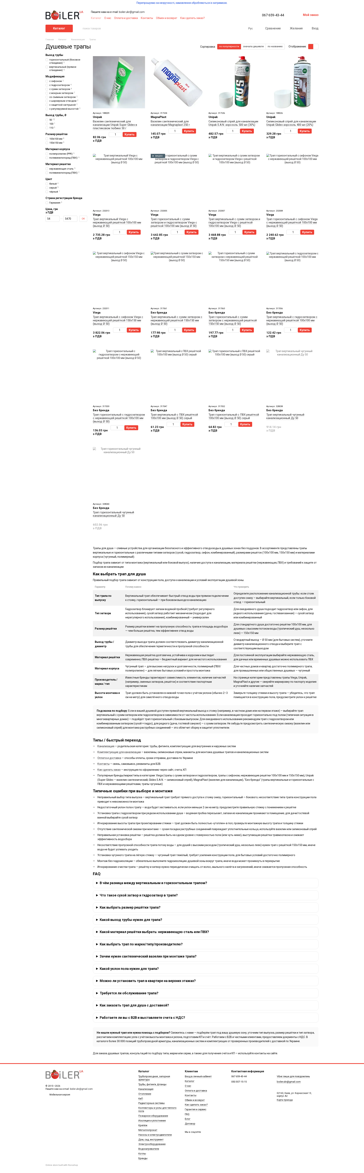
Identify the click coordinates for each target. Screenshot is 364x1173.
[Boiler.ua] (64, 1074)
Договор (190, 1123)
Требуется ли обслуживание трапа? (129, 993)
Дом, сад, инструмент (151, 1139)
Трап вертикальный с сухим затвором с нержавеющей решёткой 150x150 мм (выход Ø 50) (176, 320)
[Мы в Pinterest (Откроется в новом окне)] (243, 18)
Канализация (105, 746)
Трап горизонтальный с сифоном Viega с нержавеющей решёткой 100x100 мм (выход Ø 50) (292, 222)
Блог (187, 1118)
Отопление (144, 1093)
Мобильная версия (59, 1094)
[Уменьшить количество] (110, 134)
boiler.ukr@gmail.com (132, 11)
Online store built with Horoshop (62, 1165)
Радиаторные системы (151, 1103)
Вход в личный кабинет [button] (198, 1076)
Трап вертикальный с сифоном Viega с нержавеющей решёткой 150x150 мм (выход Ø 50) (118, 320)
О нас (107, 18)
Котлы (142, 1153)
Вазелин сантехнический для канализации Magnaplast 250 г (170, 123)
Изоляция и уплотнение (152, 1120)
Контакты (147, 18)
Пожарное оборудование (153, 1115)
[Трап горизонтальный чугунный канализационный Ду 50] (119, 473)
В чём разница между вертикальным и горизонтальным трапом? (153, 883)
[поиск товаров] (80, 28)
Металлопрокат (147, 1130)
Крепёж (142, 1125)
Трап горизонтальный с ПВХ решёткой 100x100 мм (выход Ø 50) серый (234, 416)
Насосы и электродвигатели (155, 1134)
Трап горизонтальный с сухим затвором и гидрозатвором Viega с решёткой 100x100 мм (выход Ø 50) (174, 222)
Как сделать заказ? (192, 18)
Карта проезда (285, 1100)
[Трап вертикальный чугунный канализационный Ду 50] (292, 375)
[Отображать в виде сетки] (310, 46)
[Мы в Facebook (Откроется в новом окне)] (229, 18)
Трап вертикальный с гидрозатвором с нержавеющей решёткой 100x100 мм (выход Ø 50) (291, 320)
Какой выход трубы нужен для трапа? (131, 920)
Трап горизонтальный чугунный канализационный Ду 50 (113, 514)
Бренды (142, 1158)
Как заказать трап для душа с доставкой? (134, 1005)
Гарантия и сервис (195, 1109)
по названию (275, 46)
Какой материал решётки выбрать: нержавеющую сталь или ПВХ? (154, 932)
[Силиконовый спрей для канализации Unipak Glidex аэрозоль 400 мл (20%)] (292, 82)
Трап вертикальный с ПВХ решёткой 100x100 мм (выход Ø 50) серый (174, 416)
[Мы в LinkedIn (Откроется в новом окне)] (247, 18)
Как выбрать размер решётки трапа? (130, 907)
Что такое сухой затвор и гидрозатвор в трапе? (139, 895)
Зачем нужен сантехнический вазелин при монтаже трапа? (148, 956)
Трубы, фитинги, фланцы (152, 1084)
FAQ (187, 1114)
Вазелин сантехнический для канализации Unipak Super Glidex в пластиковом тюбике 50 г (115, 125)
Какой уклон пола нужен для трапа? (129, 969)
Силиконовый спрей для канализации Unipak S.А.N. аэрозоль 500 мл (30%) (233, 123)
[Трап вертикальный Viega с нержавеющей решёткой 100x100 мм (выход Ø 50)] (119, 180)
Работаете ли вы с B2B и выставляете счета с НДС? (142, 1018)
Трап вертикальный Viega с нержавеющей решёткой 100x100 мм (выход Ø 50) (117, 222)
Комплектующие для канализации (119, 752)
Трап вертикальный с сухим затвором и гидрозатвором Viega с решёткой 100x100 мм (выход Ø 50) (234, 222)
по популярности (229, 46)
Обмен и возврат (166, 18)
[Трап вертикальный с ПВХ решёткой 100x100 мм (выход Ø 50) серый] (177, 375)
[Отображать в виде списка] (315, 46)
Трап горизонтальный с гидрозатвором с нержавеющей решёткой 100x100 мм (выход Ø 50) (119, 418)
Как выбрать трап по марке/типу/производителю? (141, 944)
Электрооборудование (152, 1144)
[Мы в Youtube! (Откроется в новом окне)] (233, 18)
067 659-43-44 (273, 15)
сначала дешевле (253, 46)
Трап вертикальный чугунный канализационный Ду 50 (285, 416)
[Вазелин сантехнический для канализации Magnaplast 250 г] (177, 82)
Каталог (96, 18)
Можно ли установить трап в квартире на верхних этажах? (148, 981)
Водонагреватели (148, 1148)
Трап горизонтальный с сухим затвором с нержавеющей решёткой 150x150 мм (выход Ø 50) (233, 320)
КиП (140, 1098)
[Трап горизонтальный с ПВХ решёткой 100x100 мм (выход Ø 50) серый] (235, 375)
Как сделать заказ (109, 769)
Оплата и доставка (126, 18)
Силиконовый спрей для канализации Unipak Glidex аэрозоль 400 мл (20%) (291, 123)
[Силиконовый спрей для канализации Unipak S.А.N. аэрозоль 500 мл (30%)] (235, 82)
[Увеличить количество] (120, 134)
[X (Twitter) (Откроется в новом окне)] (238, 18)
